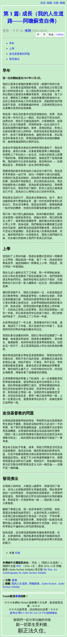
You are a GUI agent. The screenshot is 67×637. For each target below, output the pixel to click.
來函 (17, 596)
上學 (11, 48)
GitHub (60, 34)
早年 (11, 43)
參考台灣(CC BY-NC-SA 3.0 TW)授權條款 (33, 612)
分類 (56, 2)
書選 (14, 580)
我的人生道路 (19, 583)
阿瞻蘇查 (34, 583)
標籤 (62, 2)
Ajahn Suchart (48, 583)
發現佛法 (14, 59)
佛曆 (28, 30)
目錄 (17, 552)
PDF (18, 566)
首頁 (43, 2)
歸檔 (49, 2)
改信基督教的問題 (19, 53)
